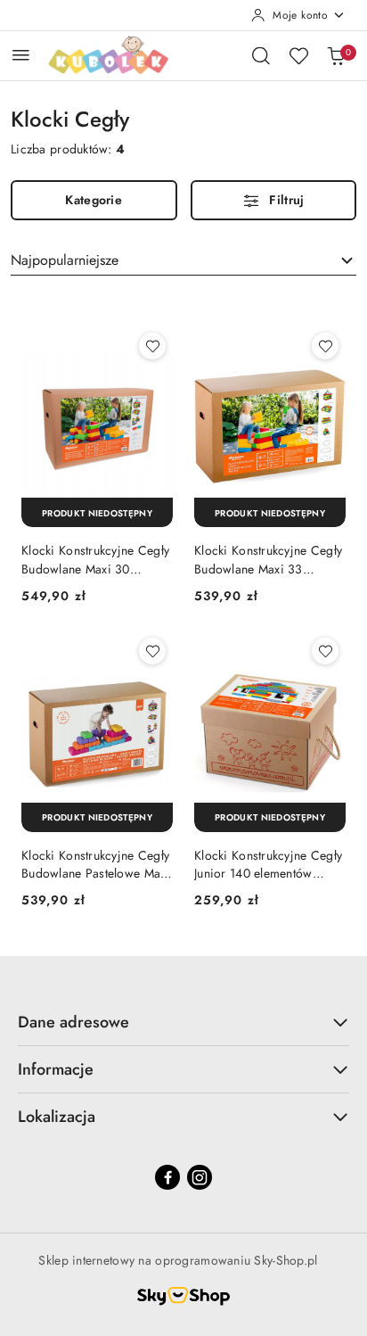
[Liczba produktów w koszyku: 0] (336, 55)
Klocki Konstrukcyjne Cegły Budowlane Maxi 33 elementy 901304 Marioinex (268, 559)
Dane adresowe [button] (73, 1022)
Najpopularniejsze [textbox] (64, 260)
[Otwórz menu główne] (21, 55)
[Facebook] (167, 1177)
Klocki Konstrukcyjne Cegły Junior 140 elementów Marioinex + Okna (268, 864)
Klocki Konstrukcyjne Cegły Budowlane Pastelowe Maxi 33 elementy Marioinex (95, 864)
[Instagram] (199, 1177)
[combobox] (183, 260)
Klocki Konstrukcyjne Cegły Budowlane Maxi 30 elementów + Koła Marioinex (95, 559)
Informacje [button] (56, 1069)
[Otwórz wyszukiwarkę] (261, 55)
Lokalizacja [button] (56, 1116)
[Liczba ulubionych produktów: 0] (298, 55)
